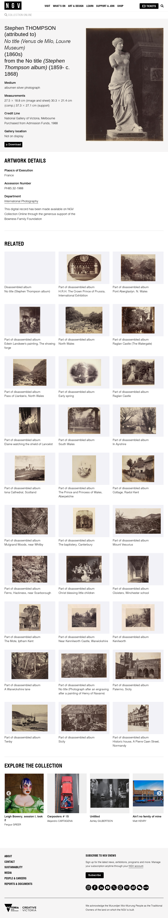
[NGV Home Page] (12, 5)
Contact (9, 862)
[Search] (162, 6)
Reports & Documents (18, 884)
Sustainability (13, 867)
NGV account (136, 866)
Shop (120, 6)
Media (8, 873)
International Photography (21, 201)
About (8, 856)
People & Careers (15, 878)
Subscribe (94, 875)
